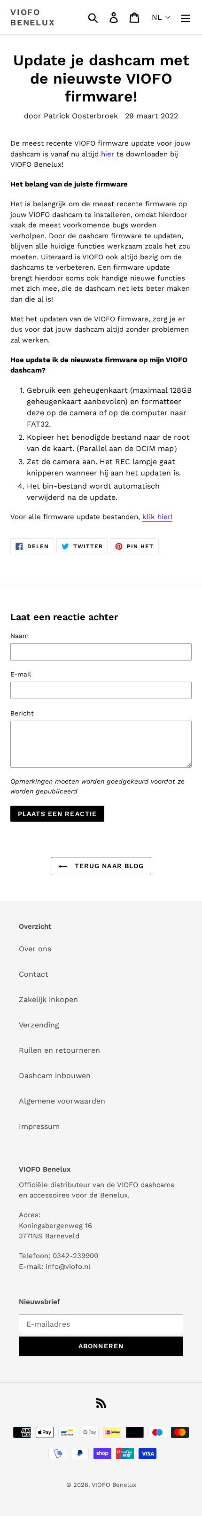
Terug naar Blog (108, 866)
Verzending (39, 1024)
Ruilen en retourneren (59, 1050)
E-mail (20, 674)
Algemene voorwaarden (62, 1100)
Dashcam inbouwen (55, 1075)
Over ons (35, 948)
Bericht (22, 713)
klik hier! (157, 517)
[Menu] (185, 17)
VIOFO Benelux (114, 1484)
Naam (19, 635)
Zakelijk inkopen (48, 999)
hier (107, 154)
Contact (33, 974)
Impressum (39, 1126)
